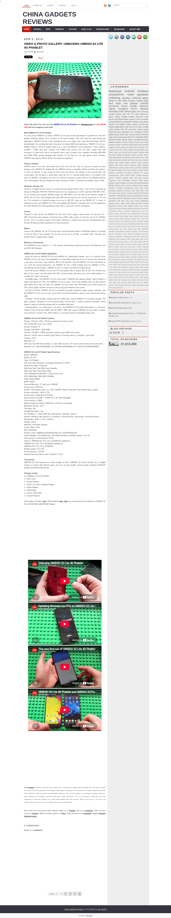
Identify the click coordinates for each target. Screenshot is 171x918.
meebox (140, 170)
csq (140, 160)
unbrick (111, 229)
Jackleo (118, 145)
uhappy (123, 183)
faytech (111, 165)
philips (132, 224)
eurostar (118, 178)
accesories (127, 211)
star (126, 152)
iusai (146, 254)
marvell (127, 262)
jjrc (114, 257)
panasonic (134, 272)
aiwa (132, 239)
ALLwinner (114, 105)
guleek (134, 219)
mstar (138, 265)
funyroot (134, 198)
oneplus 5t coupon (134, 270)
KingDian (138, 234)
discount (145, 124)
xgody (146, 285)
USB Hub (136, 237)
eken (140, 126)
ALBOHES (145, 229)
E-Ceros (121, 134)
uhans (146, 173)
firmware (143, 91)
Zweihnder (112, 239)
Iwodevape (117, 208)
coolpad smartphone (125, 188)
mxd (110, 267)
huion (129, 170)
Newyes (137, 208)
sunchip (136, 173)
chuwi (115, 137)
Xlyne (146, 237)
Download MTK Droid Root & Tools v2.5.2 (125, 321)
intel (126, 126)
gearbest (142, 94)
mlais (129, 137)
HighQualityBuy (142, 183)
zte (139, 124)
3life (139, 229)
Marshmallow (123, 119)
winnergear (140, 285)
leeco (135, 259)
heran (136, 252)
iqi (131, 254)
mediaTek (136, 97)
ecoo (116, 150)
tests (137, 226)
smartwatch (126, 121)
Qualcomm (144, 114)
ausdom (126, 242)
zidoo (122, 175)
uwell (118, 282)
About (73, 5)
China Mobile (143, 206)
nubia (141, 267)
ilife (119, 201)
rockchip (144, 103)
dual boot (139, 188)
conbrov (123, 244)
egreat (131, 145)
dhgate (116, 247)
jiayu (141, 121)
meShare (140, 221)
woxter (116, 229)
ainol (117, 124)
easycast (145, 247)
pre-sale (140, 155)
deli (147, 244)
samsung (144, 111)
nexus (111, 152)
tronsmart (139, 116)
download (115, 91)
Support (62, 5)
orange (111, 272)
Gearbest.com (87, 124)
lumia (110, 262)
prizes (126, 275)
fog (132, 249)
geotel (146, 198)
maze (133, 190)
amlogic (133, 105)
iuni (144, 254)
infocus (127, 190)
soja (128, 226)
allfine (141, 239)
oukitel (134, 124)
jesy (132, 201)
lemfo (143, 259)
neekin (114, 267)
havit (129, 252)
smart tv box (115, 100)
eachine (139, 247)
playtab (137, 224)
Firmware (59, 29)
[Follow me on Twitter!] (110, 6)
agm (139, 211)
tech (119, 280)
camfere (112, 188)
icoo (142, 219)
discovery (136, 216)
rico (110, 193)
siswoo (131, 150)
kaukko (145, 178)
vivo (127, 183)
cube (137, 114)
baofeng (145, 242)
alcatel (137, 239)
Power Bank (144, 208)
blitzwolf (118, 121)
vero (141, 282)
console (128, 244)
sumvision (128, 173)
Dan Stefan (102, 909)
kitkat (139, 165)
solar (141, 277)
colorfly (117, 244)
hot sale (138, 178)
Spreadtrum (119, 237)
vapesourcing (114, 175)
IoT (110, 170)
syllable (111, 183)
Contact (50, 5)
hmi (147, 252)
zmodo (123, 193)
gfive (146, 188)
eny (119, 152)
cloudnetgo (139, 137)
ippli (123, 201)
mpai (131, 265)
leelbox (134, 170)
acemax (136, 147)
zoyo (135, 229)
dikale (131, 216)
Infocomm (131, 234)
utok (125, 206)
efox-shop (112, 198)
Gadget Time (134, 29)
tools (138, 111)
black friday (130, 175)
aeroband (123, 239)
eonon (111, 178)
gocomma (112, 201)
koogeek (145, 165)
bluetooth (112, 139)
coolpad (112, 121)
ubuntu (120, 206)
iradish (135, 254)
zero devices (128, 229)
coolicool (124, 142)
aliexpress (127, 155)
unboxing (114, 98)
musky (146, 265)
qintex (130, 139)
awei (131, 242)
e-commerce (131, 247)
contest (138, 175)
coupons (132, 119)
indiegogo (122, 254)
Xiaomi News (119, 29)
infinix (146, 219)
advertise (126, 97)
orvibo (124, 272)
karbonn (133, 165)
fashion (127, 157)
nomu (128, 203)
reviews (112, 114)
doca (141, 216)
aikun (129, 239)
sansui (126, 277)
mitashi (115, 265)
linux (121, 150)
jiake (146, 152)
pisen (127, 168)
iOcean (117, 129)
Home (26, 5)
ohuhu (119, 270)
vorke (115, 285)
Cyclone (111, 208)
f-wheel (127, 249)
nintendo (124, 267)
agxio (140, 162)
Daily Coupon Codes (132, 100)
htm (112, 254)
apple (115, 242)
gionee (124, 139)
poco (116, 275)
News (48, 29)
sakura (121, 277)
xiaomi (124, 105)
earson (145, 196)
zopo (146, 116)
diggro (126, 216)
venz (137, 282)
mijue (118, 203)
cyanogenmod (137, 196)
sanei (114, 193)
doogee (124, 116)
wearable (121, 285)
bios (126, 134)
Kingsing (124, 208)
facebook (116, 219)
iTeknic (116, 254)
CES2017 (128, 231)
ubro (110, 282)
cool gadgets (131, 103)
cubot (111, 129)
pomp (146, 180)
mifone (146, 262)
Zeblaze (117, 185)
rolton (146, 275)
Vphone (120, 211)
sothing (111, 280)
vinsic (136, 206)
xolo (135, 183)
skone (124, 226)
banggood (123, 108)
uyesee (111, 150)
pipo (134, 111)
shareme (132, 277)
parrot (146, 272)
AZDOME (112, 231)
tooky (142, 226)
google (125, 178)
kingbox (112, 203)
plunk (132, 168)
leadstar (127, 221)
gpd (116, 165)
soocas (146, 277)
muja (142, 265)
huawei (131, 116)
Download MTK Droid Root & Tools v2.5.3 (125, 302)
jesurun (139, 157)
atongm (120, 242)
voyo (116, 152)
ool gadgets (144, 270)
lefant (139, 259)
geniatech (125, 132)
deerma (145, 175)
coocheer (116, 216)
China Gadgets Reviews (73, 909)
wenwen (134, 285)
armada (145, 162)
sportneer (138, 168)
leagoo (117, 116)
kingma (118, 221)
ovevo (125, 224)
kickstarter (112, 221)
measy (121, 162)
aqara (125, 196)
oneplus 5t (125, 270)
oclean (146, 267)
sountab (129, 147)
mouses (134, 180)
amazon (137, 142)
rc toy (114, 226)
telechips (124, 280)
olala (110, 160)
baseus (111, 214)
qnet (110, 226)
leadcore (117, 259)
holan (138, 219)
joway (118, 257)
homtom (145, 139)
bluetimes (123, 214)
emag (110, 219)
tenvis (129, 280)
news (130, 94)
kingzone (112, 180)
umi (136, 126)
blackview (112, 132)
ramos (146, 155)
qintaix (127, 162)
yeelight (145, 168)
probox (111, 142)
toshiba (134, 280)
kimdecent (134, 257)
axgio (135, 242)
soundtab (119, 173)
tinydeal (112, 145)
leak (116, 162)
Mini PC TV (128, 114)
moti (127, 265)
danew (121, 216)
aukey (129, 196)
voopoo (111, 285)
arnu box (145, 211)
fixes (119, 132)
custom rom (143, 147)
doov (124, 170)
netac (119, 267)
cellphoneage (136, 214)
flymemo (127, 198)
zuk (122, 287)
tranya (146, 226)
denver (111, 247)
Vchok (142, 237)
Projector (111, 237)
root (130, 126)
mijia (137, 190)
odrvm (111, 270)
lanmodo (111, 259)
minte (110, 265)
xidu (121, 229)
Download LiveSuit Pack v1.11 (121, 297)
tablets (145, 97)
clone (110, 216)
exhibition (135, 121)
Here (66, 501)
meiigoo (131, 262)
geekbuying (113, 134)
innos (128, 254)
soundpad (137, 139)
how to (138, 119)
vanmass (124, 282)
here (44, 501)
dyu (125, 247)
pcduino (111, 275)
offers (115, 270)
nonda (137, 267)
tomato (117, 183)
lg (130, 221)
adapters (134, 211)
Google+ (35, 813)
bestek (134, 185)
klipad (146, 257)
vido (116, 119)
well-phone (127, 285)
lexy (147, 259)
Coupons (73, 29)
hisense (141, 152)
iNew (146, 142)
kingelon (141, 257)
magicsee (116, 262)
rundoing (115, 277)
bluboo (128, 124)
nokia (141, 180)
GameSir (141, 231)
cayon (129, 214)
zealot (118, 287)
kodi (122, 221)
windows (144, 108)
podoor (146, 224)
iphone (133, 157)
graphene (117, 252)
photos (118, 114)
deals (143, 244)
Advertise (38, 5)
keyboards (144, 201)
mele (146, 157)
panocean (117, 160)
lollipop (112, 108)
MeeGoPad (131, 208)
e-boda (146, 216)
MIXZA (111, 185)
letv (123, 152)
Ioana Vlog (86, 29)
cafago (145, 185)
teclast (131, 142)
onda (121, 111)
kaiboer (128, 257)
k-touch (126, 165)
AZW (117, 231)
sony (118, 193)
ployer (141, 224)
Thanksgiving (128, 237)
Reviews (37, 29)
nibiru (123, 203)
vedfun (130, 206)
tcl (141, 173)
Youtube (72, 811)
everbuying (122, 137)
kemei (137, 201)
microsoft (137, 262)
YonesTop (144, 134)
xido (110, 287)
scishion (134, 162)
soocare (133, 226)
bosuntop (112, 244)
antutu (146, 239)
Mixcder (114, 170)
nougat (123, 147)
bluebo (140, 185)
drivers (111, 124)
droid (121, 247)
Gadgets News (102, 29)
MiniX (146, 137)
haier (131, 178)
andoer (128, 185)
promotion (132, 129)
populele (121, 275)
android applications (116, 126)
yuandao (145, 119)
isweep (139, 254)
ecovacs (111, 249)
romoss (145, 203)
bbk (129, 152)
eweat (119, 139)
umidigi (145, 126)
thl (133, 126)
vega (133, 282)
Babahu (121, 231)
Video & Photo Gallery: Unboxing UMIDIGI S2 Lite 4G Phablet (63, 45)
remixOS (137, 275)
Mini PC (124, 129)
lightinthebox (113, 168)
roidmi (142, 275)
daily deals (113, 157)
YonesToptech (139, 150)
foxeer (135, 249)
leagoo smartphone (127, 259)
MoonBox (145, 234)
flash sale (137, 145)
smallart (124, 160)
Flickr (63, 813)
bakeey (140, 242)
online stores (119, 224)
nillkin (146, 170)
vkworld (145, 132)
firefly (121, 219)
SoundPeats (113, 211)
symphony (112, 206)
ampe (123, 185)
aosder (111, 242)
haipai (126, 252)
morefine (145, 145)
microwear (126, 180)
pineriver (139, 203)
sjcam (137, 277)
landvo (111, 162)
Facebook (89, 811)
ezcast (111, 119)
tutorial (140, 129)
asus (142, 142)
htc (133, 137)
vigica (146, 129)
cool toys (135, 160)
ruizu (110, 277)
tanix (115, 280)
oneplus (112, 173)
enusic (122, 249)
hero (140, 252)
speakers (138, 132)
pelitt (128, 224)
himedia (135, 152)
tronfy (118, 147)
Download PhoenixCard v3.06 (120, 308)
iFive (121, 165)
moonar (123, 265)
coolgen (134, 244)
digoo (120, 170)
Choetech (124, 145)
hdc (133, 252)
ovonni (128, 272)
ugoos (111, 116)
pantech (141, 272)
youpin (114, 287)
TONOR (119, 196)
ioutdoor (145, 160)
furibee (140, 249)
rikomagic (113, 111)
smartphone (116, 94)
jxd (143, 157)
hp (109, 254)
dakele (139, 244)
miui (119, 265)
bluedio (116, 214)
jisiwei (110, 257)
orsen (119, 272)
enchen (117, 249)
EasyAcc (134, 231)
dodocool (120, 157)
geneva (140, 198)
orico (146, 190)
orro (115, 272)
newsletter (88, 813)
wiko (131, 183)
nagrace (112, 147)
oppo (111, 137)
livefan (134, 221)
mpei (134, 265)
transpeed (140, 280)
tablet (146, 121)
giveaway (112, 190)
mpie (142, 190)
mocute (146, 221)
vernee (137, 134)
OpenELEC (138, 193)
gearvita (145, 249)
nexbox (121, 168)
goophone (120, 190)
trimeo (146, 280)
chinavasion (144, 214)
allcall (133, 155)
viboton (146, 282)
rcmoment (112, 155)
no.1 (132, 132)
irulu (127, 201)
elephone (143, 105)
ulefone (127, 111)
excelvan (120, 198)
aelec (118, 239)
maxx (119, 180)
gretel (122, 252)
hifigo (143, 252)
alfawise (118, 142)
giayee (111, 252)
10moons (130, 193)
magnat (121, 262)
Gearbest (31, 787)
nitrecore (131, 267)
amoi (129, 160)
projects (131, 275)
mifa (142, 262)
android (129, 91)
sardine (119, 226)
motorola (111, 224)
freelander (127, 219)
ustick (114, 282)
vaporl (129, 282)
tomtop (131, 134)
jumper (123, 257)
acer (146, 150)
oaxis (133, 203)
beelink (122, 124)
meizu (125, 150)
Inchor (125, 234)
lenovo (134, 108)
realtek (119, 155)
